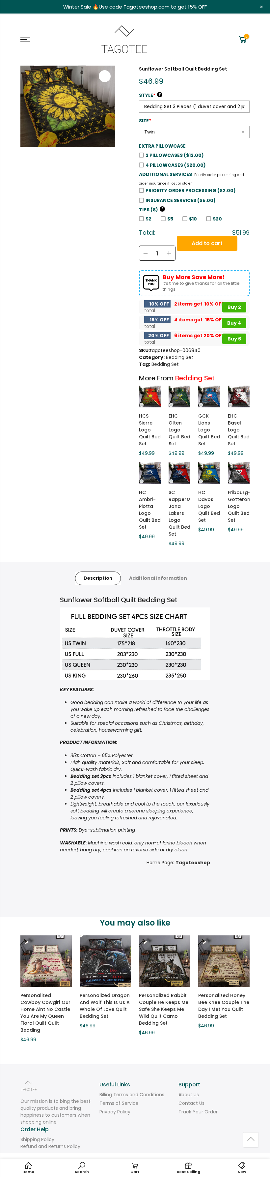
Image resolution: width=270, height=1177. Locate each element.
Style (150, 95)
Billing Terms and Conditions (131, 1094)
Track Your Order (198, 1111)
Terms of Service (119, 1103)
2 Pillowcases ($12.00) (175, 155)
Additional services (165, 174)
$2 (148, 219)
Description (98, 578)
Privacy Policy (114, 1111)
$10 (193, 219)
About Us (188, 1094)
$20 (217, 219)
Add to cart (207, 253)
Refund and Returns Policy (50, 1146)
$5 (170, 219)
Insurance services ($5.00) (181, 200)
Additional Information (158, 578)
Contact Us (191, 1103)
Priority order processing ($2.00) (191, 190)
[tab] (98, 578)
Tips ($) (151, 209)
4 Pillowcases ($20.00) (176, 165)
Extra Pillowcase (162, 146)
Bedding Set (179, 357)
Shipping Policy (37, 1139)
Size (145, 120)
